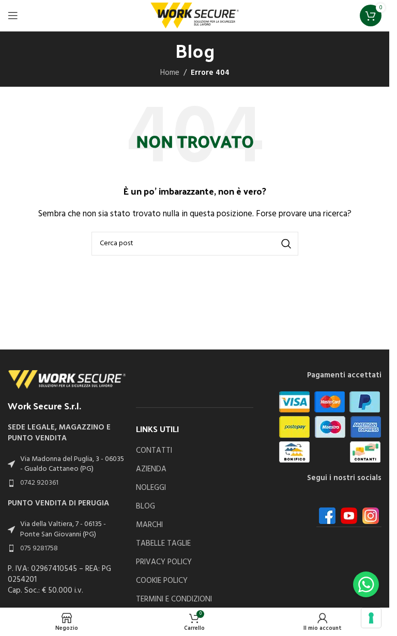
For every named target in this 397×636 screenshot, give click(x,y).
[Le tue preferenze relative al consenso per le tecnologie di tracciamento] (371, 618)
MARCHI (149, 525)
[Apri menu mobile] (13, 15)
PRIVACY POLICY (164, 562)
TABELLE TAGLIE (163, 543)
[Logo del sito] (194, 15)
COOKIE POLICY (162, 581)
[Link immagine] (67, 379)
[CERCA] (286, 244)
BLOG (145, 506)
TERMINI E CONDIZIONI (174, 599)
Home (169, 73)
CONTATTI (154, 451)
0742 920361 (39, 483)
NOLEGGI (151, 488)
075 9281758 (39, 548)
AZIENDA (151, 469)
